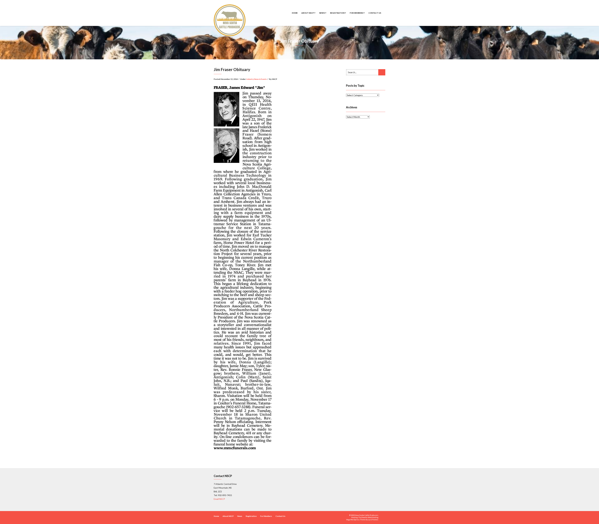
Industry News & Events (256, 79)
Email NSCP (219, 499)
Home (295, 13)
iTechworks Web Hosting (368, 517)
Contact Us (374, 13)
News (322, 13)
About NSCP (307, 13)
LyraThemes (373, 520)
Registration (337, 13)
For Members (356, 13)
